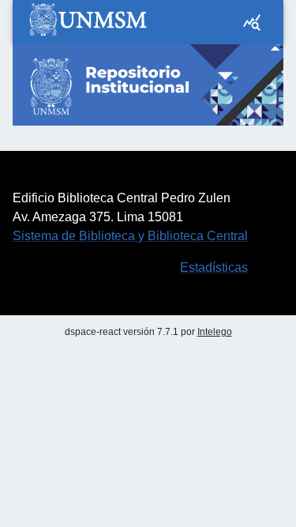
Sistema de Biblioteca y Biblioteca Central (130, 236)
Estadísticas (214, 267)
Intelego (214, 331)
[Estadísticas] (252, 22)
